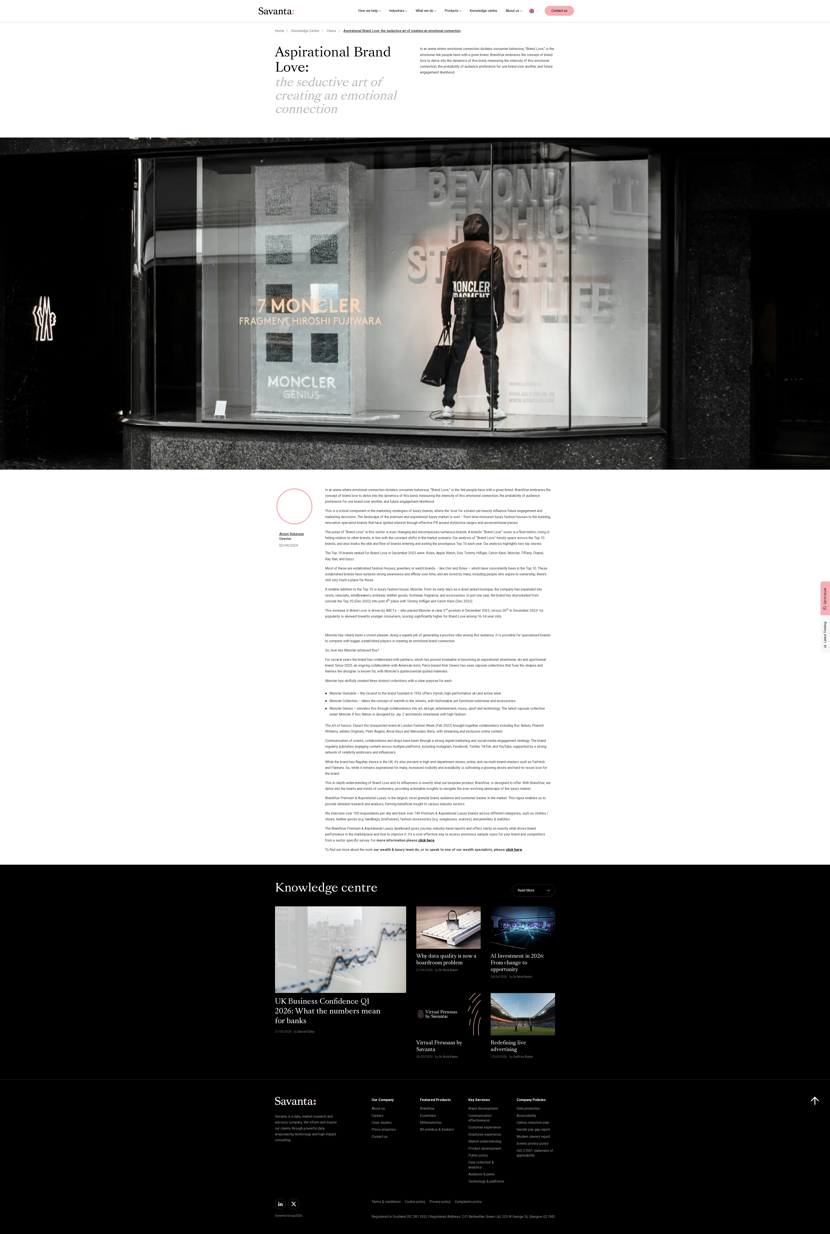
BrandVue (427, 1108)
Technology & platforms (486, 1181)
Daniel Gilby (306, 1031)
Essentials (428, 1116)
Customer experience (484, 1127)
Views (331, 31)
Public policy (478, 1155)
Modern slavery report (533, 1137)
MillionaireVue (431, 1122)
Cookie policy (415, 1202)
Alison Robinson (291, 534)
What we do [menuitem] (424, 11)
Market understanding (484, 1141)
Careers (377, 1116)
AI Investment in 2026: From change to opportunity (517, 963)
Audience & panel (481, 1174)
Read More (526, 890)
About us (378, 1108)
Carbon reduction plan (533, 1122)
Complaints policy (468, 1202)
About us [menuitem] (512, 11)
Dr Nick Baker (448, 970)
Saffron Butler (523, 1056)
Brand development (483, 1108)
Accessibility (526, 1116)
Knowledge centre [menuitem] (483, 11)
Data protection (528, 1108)
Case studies (382, 1122)
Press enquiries (384, 1129)
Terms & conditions (386, 1202)
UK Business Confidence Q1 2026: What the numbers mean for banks (327, 1012)
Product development (484, 1148)
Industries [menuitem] (396, 11)
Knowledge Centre (305, 31)
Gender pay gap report (533, 1129)
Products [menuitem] (451, 11)
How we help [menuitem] (368, 11)
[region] (534, 11)
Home (279, 31)
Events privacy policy (533, 1143)
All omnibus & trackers (437, 1129)
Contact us (559, 11)
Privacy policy (440, 1202)
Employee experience (484, 1134)
